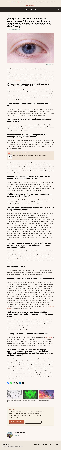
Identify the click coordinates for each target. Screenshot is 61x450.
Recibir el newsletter (33, 421)
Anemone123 (48, 64)
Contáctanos (37, 444)
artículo (18, 80)
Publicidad (44, 444)
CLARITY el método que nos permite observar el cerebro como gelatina (30, 399)
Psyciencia (30, 9)
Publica (57, 444)
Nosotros (51, 444)
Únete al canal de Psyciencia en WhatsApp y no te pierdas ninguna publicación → (26, 69)
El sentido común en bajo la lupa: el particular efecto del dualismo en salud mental (14, 400)
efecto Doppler (49, 337)
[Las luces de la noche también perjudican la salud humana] (46, 394)
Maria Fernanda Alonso (16, 29)
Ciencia (8, 15)
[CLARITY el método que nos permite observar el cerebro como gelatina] (30, 394)
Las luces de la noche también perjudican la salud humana (44, 399)
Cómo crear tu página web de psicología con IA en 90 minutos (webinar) (29, 155)
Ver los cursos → (30, 5)
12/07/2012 (9, 29)
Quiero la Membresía (17, 421)
